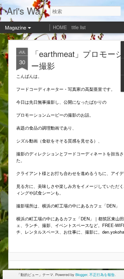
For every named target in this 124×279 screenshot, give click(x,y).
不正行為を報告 (102, 274)
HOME (60, 27)
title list (78, 27)
